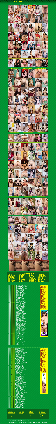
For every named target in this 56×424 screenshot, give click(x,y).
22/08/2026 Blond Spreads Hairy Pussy (15, 287)
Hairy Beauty (21, 277)
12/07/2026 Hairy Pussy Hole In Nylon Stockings (16, 395)
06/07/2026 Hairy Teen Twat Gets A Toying (16, 338)
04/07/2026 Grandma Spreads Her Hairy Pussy (16, 340)
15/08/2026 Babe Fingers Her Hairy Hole (16, 298)
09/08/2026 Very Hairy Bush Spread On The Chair (17, 367)
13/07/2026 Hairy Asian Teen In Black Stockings (16, 394)
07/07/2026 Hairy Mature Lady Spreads (15, 400)
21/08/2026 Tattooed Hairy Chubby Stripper (16, 291)
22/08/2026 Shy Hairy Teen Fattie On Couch (16, 349)
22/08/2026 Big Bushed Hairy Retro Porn (15, 351)
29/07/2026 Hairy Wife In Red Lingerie (15, 378)
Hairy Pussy (21, 276)
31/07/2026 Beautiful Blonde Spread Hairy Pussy (17, 313)
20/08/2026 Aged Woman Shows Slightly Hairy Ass (17, 293)
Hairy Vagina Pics (22, 279)
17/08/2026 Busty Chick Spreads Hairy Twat (16, 296)
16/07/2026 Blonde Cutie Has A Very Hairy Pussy (17, 328)
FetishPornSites (22, 4)
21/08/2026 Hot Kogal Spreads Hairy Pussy (16, 354)
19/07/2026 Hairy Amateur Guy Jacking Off (16, 325)
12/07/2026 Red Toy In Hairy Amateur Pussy (16, 332)
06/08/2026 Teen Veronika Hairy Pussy (15, 370)
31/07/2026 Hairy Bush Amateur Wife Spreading (16, 376)
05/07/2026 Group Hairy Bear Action (15, 402)
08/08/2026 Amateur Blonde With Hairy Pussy (16, 305)
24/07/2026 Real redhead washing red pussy (16, 383)
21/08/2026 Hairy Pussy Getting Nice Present (16, 290)
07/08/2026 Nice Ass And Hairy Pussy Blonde (16, 306)
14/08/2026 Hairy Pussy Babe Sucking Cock (16, 299)
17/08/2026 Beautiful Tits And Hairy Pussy (16, 359)
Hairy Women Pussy (14, 196)
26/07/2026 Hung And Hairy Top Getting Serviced (17, 318)
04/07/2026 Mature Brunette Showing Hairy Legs (16, 403)
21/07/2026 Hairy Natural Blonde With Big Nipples (17, 323)
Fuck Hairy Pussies (41, 68)
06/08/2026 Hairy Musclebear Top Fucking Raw (17, 307)
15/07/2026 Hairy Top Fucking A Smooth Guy (16, 329)
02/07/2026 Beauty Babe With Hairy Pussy (16, 342)
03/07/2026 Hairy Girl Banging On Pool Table (16, 341)
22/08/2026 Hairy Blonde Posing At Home (16, 350)
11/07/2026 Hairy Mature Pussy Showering (16, 333)
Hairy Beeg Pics (42, 274)
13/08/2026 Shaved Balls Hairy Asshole (15, 363)
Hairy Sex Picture (42, 279)
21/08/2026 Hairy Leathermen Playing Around (16, 353)
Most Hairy (41, 278)
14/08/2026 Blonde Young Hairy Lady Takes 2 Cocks (17, 362)
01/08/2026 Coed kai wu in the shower (15, 375)
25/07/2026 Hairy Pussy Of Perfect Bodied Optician (17, 382)
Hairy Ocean (13, 420)
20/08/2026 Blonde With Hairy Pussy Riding (16, 292)
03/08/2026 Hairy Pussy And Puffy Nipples (16, 373)
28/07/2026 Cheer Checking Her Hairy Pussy (16, 379)
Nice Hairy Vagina (27, 68)
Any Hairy (40, 280)
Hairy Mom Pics (21, 278)
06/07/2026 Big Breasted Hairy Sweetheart (16, 401)
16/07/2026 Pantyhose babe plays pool (15, 391)
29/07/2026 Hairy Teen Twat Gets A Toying (16, 315)
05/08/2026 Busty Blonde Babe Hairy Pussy (16, 308)
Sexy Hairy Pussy (22, 280)
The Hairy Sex (14, 68)
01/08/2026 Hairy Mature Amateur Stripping (16, 312)
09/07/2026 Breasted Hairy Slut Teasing (15, 335)
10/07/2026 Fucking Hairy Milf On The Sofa (16, 334)
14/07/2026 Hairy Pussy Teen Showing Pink (16, 330)
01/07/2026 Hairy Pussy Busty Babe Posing (16, 406)
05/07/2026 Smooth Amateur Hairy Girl (15, 339)
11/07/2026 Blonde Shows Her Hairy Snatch (16, 396)
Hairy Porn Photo (32, 278)
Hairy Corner (41, 277)
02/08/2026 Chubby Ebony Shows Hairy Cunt (16, 374)
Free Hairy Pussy (24, 420)
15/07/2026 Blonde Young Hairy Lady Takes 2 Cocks (17, 392)
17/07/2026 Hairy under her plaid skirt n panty (16, 390)
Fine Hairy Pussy (41, 196)
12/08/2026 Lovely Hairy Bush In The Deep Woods (17, 301)
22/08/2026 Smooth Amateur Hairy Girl (15, 348)
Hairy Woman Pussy (27, 132)
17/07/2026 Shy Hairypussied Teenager (15, 327)
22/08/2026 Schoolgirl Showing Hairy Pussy (16, 289)
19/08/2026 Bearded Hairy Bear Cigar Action (16, 357)
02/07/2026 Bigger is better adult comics (15, 405)
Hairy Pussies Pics (32, 280)
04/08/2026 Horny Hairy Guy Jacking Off (15, 372)
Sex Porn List (34, 4)
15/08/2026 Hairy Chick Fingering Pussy (15, 361)
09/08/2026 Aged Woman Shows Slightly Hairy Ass (17, 304)
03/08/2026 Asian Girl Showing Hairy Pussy (16, 310)
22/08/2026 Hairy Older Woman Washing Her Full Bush (18, 285)
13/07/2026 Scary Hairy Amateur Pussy (15, 331)
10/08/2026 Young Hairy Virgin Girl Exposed (16, 303)
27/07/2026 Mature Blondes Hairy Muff (15, 380)
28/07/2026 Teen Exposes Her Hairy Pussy (16, 316)
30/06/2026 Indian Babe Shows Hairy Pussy (16, 407)
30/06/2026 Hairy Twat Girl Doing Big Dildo (16, 344)
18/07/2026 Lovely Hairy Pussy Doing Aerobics (16, 326)
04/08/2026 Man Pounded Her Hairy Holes (16, 309)
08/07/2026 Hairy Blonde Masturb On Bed (16, 336)
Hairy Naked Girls (42, 281)
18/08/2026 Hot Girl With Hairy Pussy (15, 295)
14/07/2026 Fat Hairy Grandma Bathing (15, 393)
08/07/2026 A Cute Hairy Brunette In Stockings (16, 399)
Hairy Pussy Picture (32, 279)
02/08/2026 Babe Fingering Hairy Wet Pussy (16, 311)
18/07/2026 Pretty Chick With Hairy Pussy (15, 389)
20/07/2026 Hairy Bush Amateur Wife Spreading (16, 387)
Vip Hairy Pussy (21, 275)
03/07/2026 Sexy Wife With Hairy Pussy (15, 404)
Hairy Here (16, 420)
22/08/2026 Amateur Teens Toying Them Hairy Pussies (17, 286)
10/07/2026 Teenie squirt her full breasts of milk (16, 397)
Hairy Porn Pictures (42, 276)
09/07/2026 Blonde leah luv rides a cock (15, 398)
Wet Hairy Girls (31, 277)
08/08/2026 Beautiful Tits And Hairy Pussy (16, 368)
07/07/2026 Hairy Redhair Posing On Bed (16, 337)
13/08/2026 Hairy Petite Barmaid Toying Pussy (16, 300)
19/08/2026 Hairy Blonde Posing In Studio (16, 294)
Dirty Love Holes (14, 132)
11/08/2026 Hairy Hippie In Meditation (15, 365)
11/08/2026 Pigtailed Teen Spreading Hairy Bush (17, 302)
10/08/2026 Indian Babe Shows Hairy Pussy (16, 366)
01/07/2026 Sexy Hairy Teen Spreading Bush (16, 343)
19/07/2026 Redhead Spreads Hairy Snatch (16, 388)
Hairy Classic (31, 275)
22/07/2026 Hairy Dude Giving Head (15, 322)
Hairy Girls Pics (28, 196)
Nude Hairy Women (32, 281)
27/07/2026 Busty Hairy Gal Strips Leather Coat (16, 317)
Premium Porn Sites (28, 4)
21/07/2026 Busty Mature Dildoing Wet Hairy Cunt (17, 386)
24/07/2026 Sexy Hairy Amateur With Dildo (16, 320)
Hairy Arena (19, 420)
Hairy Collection (9, 420)
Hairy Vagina (41, 132)
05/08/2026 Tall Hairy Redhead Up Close (15, 371)
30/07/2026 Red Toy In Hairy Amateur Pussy (16, 314)
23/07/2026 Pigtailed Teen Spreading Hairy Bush (17, 321)
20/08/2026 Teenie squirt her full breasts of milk (16, 355)
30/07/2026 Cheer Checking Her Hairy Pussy (16, 377)
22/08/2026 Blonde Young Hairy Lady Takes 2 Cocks (17, 352)
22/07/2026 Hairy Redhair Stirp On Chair (15, 385)
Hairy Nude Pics (42, 275)
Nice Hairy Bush (31, 276)
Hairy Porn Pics (31, 274)
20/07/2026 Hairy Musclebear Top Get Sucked (16, 324)
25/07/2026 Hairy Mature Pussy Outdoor (15, 319)
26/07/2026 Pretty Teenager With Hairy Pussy (16, 381)
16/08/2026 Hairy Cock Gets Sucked (15, 297)
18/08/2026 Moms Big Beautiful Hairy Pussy (16, 358)
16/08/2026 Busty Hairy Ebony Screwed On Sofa (16, 360)
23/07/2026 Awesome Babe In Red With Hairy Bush (17, 384)
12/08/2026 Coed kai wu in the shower (15, 364)
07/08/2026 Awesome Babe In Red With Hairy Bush (17, 369)
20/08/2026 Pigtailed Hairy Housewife (15, 356)
